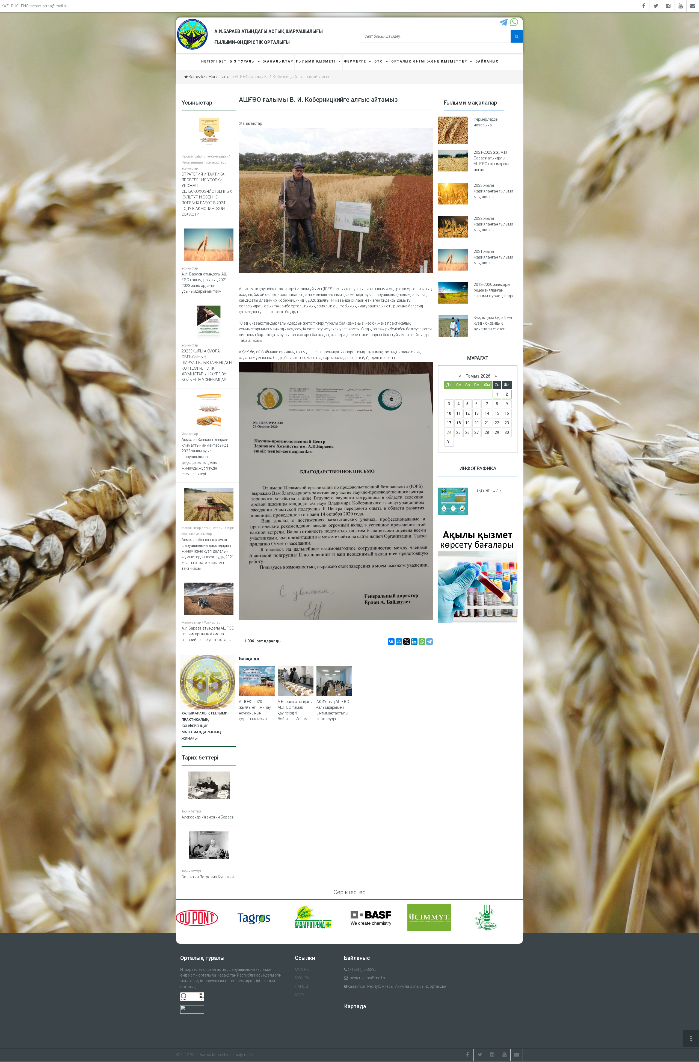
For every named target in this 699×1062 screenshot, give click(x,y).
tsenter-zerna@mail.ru (48, 6)
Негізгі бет (214, 61)
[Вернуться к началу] (691, 1039)
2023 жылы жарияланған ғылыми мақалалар (493, 191)
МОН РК (302, 978)
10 (449, 413)
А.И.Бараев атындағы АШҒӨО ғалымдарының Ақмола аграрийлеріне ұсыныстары (208, 634)
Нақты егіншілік (487, 490)
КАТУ (299, 995)
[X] (406, 641)
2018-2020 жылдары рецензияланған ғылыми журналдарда (493, 290)
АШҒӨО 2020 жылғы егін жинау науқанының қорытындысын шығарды (255, 713)
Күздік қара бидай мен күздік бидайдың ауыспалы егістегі (493, 323)
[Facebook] (644, 6)
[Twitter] (656, 6)
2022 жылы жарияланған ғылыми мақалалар (493, 224)
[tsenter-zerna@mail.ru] (693, 6)
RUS (15, 6)
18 (458, 423)
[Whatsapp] (514, 22)
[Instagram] (668, 6)
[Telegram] (504, 22)
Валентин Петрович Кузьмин (208, 877)
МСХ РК (302, 969)
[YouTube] (680, 6)
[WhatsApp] (422, 641)
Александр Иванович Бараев (208, 817)
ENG (25, 6)
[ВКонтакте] (391, 641)
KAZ (5, 6)
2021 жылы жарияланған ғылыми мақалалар (493, 257)
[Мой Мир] (399, 641)
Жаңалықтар (250, 123)
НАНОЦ (301, 986)
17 (449, 423)
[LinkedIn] (414, 641)
